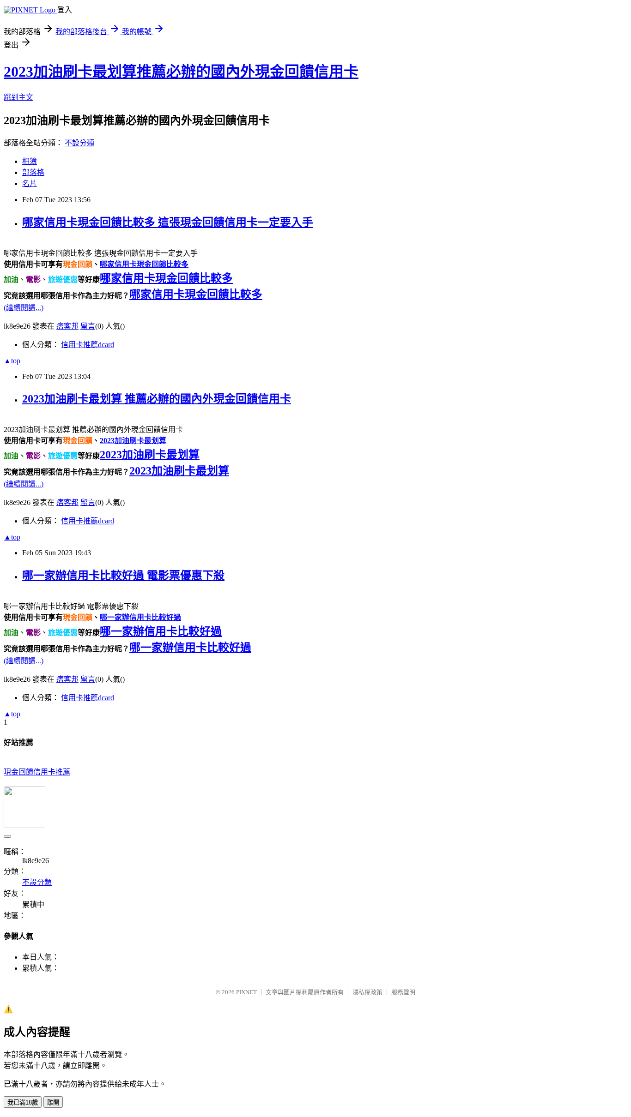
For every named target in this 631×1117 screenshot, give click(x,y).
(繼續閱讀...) (23, 308)
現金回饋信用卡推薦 (37, 772)
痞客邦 (67, 326)
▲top (12, 361)
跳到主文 (18, 97)
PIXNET (246, 992)
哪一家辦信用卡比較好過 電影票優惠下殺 (123, 576)
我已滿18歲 (22, 1102)
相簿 (29, 161)
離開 (53, 1102)
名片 (29, 183)
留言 (87, 326)
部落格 (33, 172)
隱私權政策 (367, 992)
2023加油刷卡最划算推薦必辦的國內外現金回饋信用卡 (181, 71)
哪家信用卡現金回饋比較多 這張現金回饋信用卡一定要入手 (167, 222)
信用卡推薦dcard (87, 344)
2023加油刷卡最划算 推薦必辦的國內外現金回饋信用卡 (156, 399)
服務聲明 (403, 992)
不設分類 (79, 143)
